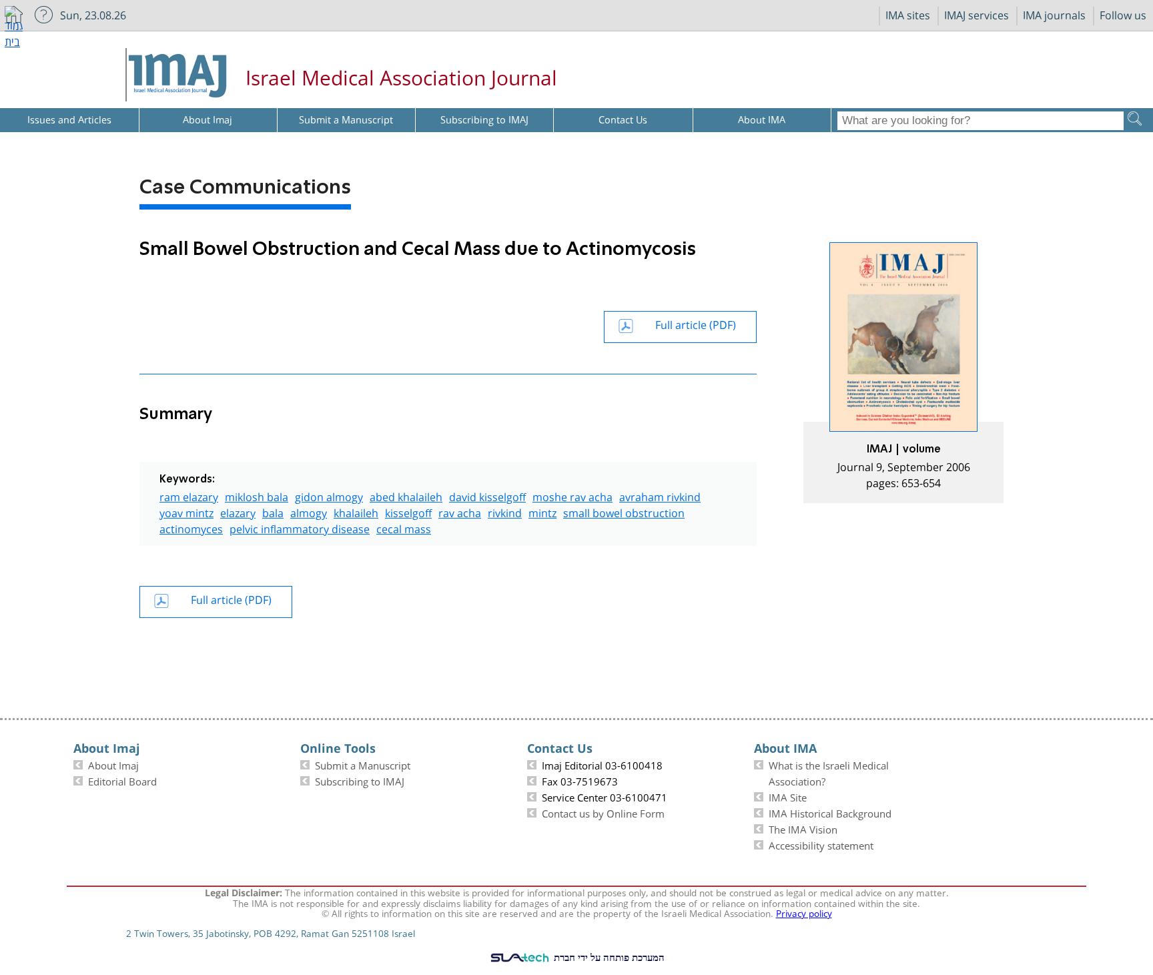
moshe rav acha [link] (572, 495)
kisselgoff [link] (408, 512)
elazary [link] (238, 512)
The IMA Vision (803, 828)
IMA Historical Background (830, 812)
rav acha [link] (459, 512)
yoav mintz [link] (186, 512)
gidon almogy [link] (329, 495)
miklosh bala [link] (256, 495)
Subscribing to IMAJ (359, 780)
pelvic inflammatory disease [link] (300, 528)
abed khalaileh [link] (406, 495)
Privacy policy (804, 912)
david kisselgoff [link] (487, 495)
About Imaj (113, 764)
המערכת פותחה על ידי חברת (608, 957)
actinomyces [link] (191, 528)
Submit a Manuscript (362, 764)
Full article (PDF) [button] (695, 323)
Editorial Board (122, 780)
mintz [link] (542, 512)
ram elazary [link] (188, 495)
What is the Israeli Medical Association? (829, 772)
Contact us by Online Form (603, 812)
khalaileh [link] (356, 512)
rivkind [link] (505, 512)
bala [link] (273, 512)
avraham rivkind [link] (660, 495)
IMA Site (788, 796)
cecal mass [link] (403, 528)
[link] (903, 372)
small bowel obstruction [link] (624, 512)
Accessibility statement (821, 844)
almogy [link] (308, 512)
